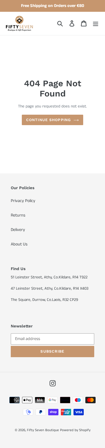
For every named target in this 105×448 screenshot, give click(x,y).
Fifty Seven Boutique (43, 430)
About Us (19, 244)
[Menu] (96, 23)
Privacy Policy (23, 201)
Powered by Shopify (75, 430)
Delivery (18, 230)
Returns (18, 215)
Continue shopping (48, 120)
